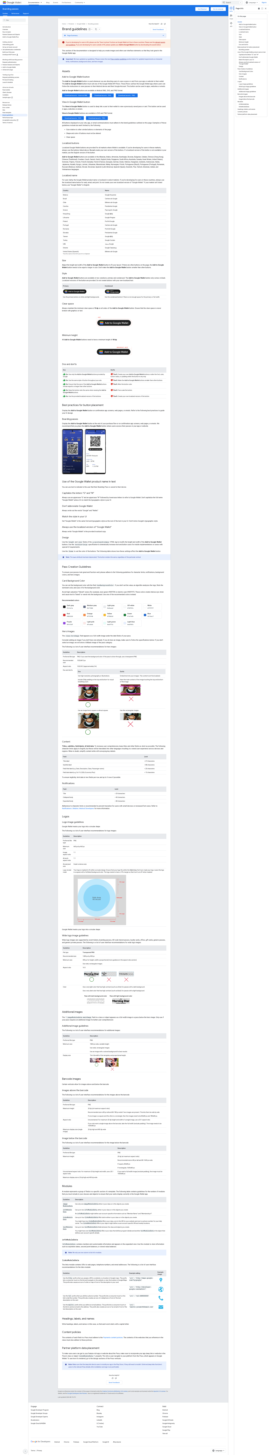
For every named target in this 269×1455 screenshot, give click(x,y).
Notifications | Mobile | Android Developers (78, 808)
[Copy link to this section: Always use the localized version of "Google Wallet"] (113, 527)
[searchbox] (14, 20)
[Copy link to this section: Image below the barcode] (89, 1138)
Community (79, 2)
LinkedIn (99, 1420)
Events (55, 2)
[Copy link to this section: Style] (69, 273)
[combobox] (232, 2)
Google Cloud (166, 1427)
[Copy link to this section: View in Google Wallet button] (92, 102)
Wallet (18, 2)
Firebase (165, 1417)
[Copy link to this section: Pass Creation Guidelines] (93, 567)
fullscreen (262, 8)
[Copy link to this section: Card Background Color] (87, 581)
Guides (5, 13)
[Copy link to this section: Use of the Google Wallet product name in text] (118, 482)
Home (64, 24)
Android (165, 1410)
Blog (47, 2)
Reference (15, 13)
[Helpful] (161, 24)
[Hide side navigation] (25, 1451)
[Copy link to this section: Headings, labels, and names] (96, 1319)
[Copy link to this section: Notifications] (77, 783)
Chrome (165, 1413)
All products (117, 1442)
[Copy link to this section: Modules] (74, 1186)
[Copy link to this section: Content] (72, 742)
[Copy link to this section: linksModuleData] (81, 1260)
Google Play (166, 1430)
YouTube (100, 1427)
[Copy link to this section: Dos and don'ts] (79, 364)
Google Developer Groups (39, 1413)
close (265, 8)
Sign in (264, 2)
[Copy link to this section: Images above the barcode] (90, 1090)
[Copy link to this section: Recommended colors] (81, 600)
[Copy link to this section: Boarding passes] (80, 419)
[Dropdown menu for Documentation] (41, 2)
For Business (66, 2)
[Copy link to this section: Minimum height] (80, 335)
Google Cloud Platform (90, 1442)
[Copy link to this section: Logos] (71, 816)
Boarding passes (10, 9)
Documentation (33, 2)
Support (26, 13)
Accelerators (35, 1420)
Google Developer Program (40, 1410)
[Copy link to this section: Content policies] (83, 1332)
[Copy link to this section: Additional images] (85, 1012)
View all (164, 1433)
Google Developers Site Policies (77, 1393)
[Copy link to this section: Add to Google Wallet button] (92, 77)
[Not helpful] (164, 24)
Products (71, 24)
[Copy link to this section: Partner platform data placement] (101, 1348)
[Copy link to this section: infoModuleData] (80, 1240)
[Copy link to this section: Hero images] (77, 631)
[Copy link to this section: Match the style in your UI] (89, 517)
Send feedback (158, 29)
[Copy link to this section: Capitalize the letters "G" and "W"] (96, 493)
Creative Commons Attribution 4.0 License (115, 1391)
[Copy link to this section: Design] (71, 537)
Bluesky (99, 1413)
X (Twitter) (100, 1423)
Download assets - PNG (126, 95)
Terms (33, 1450)
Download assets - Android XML (76, 95)
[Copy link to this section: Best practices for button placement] (106, 405)
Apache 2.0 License (159, 1391)
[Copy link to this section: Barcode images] (83, 1079)
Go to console (218, 9)
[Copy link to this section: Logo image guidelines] (86, 822)
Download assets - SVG (102, 95)
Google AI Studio (167, 1420)
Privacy (39, 1450)
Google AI (106, 1442)
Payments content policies (113, 1338)
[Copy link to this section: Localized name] (79, 175)
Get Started (202, 9)
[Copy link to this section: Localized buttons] (81, 143)
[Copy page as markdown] (96, 29)
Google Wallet (81, 24)
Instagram (100, 1417)
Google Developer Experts (39, 1417)
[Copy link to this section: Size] (68, 260)
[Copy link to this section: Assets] (72, 71)
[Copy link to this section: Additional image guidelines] (90, 1026)
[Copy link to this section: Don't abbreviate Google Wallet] (95, 506)
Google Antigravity (168, 1423)
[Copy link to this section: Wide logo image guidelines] (90, 935)
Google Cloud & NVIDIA (38, 1423)
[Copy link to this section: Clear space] (76, 304)
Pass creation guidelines (119, 59)
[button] (13, 49)
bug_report (259, 8)
